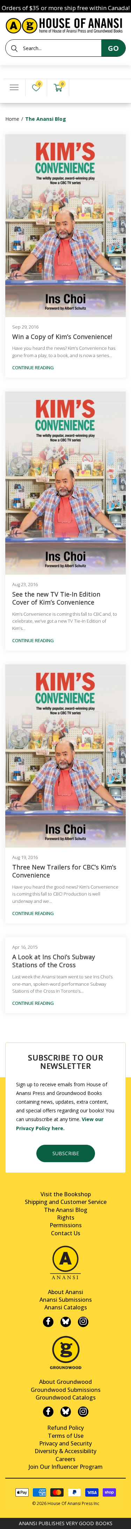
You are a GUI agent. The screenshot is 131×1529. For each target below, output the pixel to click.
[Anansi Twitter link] (66, 1322)
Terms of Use (65, 1436)
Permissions (66, 1225)
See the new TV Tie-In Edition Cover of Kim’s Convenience (56, 598)
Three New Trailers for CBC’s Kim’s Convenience (64, 871)
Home (12, 119)
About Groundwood (65, 1382)
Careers (65, 1459)
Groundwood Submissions (66, 1390)
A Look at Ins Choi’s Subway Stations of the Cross (53, 961)
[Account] (80, 88)
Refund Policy (65, 1428)
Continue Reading (33, 367)
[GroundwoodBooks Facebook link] (48, 1411)
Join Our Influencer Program (66, 1467)
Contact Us (65, 1233)
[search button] (14, 48)
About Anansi (65, 1292)
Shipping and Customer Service (66, 1202)
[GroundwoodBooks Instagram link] (83, 1411)
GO (113, 48)
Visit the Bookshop (66, 1194)
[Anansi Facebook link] (48, 1322)
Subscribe (65, 1153)
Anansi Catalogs (65, 1307)
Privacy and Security (65, 1443)
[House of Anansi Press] (65, 24)
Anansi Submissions (65, 1299)
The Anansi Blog (65, 1210)
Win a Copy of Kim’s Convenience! (62, 337)
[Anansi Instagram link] (83, 1322)
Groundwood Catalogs (66, 1397)
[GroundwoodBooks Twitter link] (66, 1411)
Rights (65, 1217)
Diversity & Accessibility (65, 1451)
